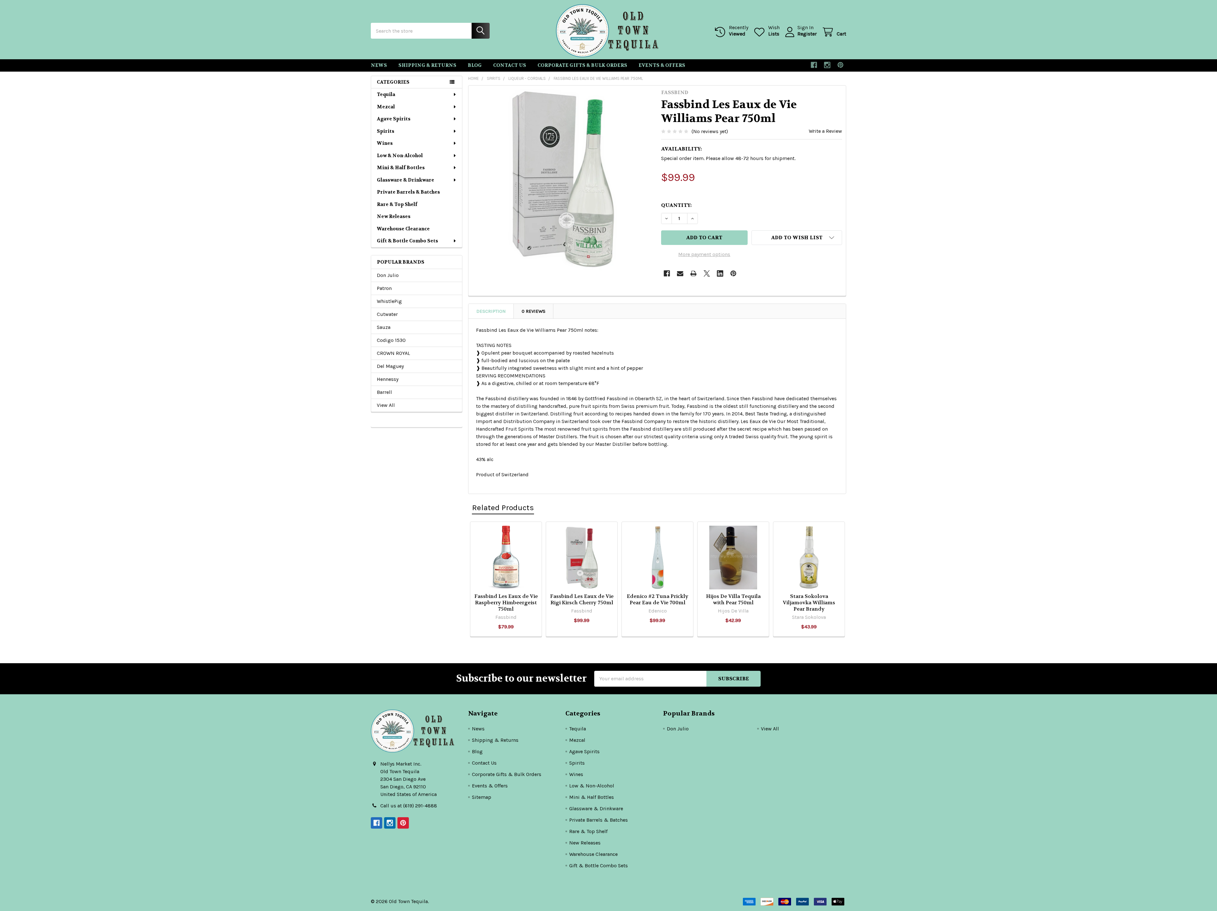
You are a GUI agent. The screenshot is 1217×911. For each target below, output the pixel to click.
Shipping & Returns (427, 65)
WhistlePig (389, 301)
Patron (384, 288)
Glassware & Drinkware (405, 180)
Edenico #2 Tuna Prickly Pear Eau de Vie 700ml (657, 599)
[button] (796, 237)
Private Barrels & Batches (408, 192)
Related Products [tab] (503, 507)
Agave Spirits (393, 119)
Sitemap (481, 797)
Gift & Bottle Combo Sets (407, 241)
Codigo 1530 (391, 340)
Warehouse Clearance (403, 229)
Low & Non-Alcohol (400, 155)
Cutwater (387, 314)
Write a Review (825, 131)
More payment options (704, 254)
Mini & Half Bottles (401, 167)
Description (491, 311)
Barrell (384, 392)
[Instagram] (827, 65)
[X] (706, 273)
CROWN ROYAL (393, 353)
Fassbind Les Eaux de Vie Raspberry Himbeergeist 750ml (506, 602)
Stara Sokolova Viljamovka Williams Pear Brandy (809, 602)
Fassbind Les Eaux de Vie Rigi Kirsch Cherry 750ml (582, 599)
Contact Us (509, 65)
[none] (563, 180)
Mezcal (386, 107)
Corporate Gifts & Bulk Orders (582, 65)
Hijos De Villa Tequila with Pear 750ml (733, 599)
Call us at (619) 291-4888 (408, 806)
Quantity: (676, 205)
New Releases (393, 216)
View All (386, 405)
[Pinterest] (840, 65)
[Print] (693, 273)
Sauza (383, 327)
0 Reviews (533, 311)
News (379, 65)
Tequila (386, 94)
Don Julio (388, 275)
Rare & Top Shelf (397, 204)
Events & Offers (662, 65)
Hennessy (387, 379)
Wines (385, 143)
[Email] (680, 273)
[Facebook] (814, 65)
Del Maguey (390, 366)
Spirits (385, 131)
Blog (475, 65)
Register (807, 34)
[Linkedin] (720, 273)
